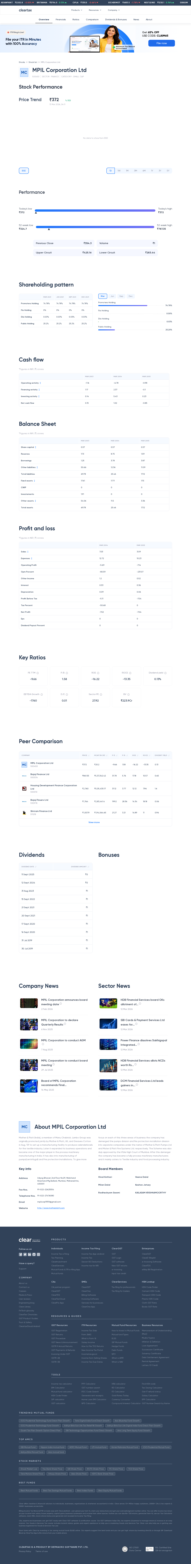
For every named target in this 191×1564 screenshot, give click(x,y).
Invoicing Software (90, 1299)
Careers (22, 1291)
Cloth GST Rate (149, 1303)
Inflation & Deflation (151, 1342)
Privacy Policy (25, 1551)
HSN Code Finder (150, 1287)
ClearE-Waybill (148, 1258)
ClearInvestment (59, 1262)
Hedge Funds (118, 1346)
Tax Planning (57, 1258)
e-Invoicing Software (151, 1262)
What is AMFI (118, 1358)
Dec (131, 296)
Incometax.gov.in (89, 1354)
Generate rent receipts (92, 1395)
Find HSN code (148, 1384)
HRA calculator (118, 1384)
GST (114, 1254)
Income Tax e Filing (60, 1254)
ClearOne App (88, 1307)
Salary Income (88, 1342)
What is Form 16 (89, 1338)
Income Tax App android (93, 1254)
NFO (114, 1354)
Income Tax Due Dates (92, 1362)
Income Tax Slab (89, 1330)
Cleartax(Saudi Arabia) (29, 1326)
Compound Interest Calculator (126, 1403)
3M (135, 170)
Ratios (76, 19)
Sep (121, 296)
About (149, 19)
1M (127, 170)
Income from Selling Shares (94, 1358)
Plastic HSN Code (150, 1299)
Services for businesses (92, 1303)
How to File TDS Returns (93, 1346)
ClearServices (57, 1265)
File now (162, 43)
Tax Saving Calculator (152, 1388)
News (136, 19)
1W (119, 170)
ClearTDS (146, 1265)
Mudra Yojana (148, 1338)
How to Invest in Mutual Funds (126, 1330)
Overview (44, 19)
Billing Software (89, 1295)
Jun (112, 296)
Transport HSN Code (151, 1295)
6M (144, 170)
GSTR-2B (55, 1358)
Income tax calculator (61, 1384)
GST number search (91, 1388)
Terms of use (42, 1551)
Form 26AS (86, 1334)
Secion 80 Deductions (92, 1262)
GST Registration (59, 1330)
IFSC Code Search (90, 1392)
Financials (61, 19)
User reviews (24, 1299)
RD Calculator (118, 1388)
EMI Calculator (58, 1388)
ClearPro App (57, 1303)
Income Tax (87, 1258)
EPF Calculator (148, 1399)
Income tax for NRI (90, 1265)
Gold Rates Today (120, 1395)
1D (110, 170)
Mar (103, 296)
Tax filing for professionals (123, 1287)
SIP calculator (57, 1399)
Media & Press (25, 1295)
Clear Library (24, 1307)
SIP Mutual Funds (120, 1342)
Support (22, 1269)
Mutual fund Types (120, 1334)
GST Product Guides (28, 1318)
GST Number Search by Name (156, 1403)
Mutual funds (57, 1273)
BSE (24, 170)
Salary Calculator (150, 1395)
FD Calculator (118, 1392)
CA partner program (60, 1287)
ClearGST (146, 1254)
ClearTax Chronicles (28, 1314)
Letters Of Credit (150, 1365)
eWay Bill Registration (152, 1269)
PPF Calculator (88, 1384)
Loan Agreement (150, 1346)
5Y (168, 170)
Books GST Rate (149, 1307)
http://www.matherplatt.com (51, 1208)
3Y (160, 170)
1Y (152, 170)
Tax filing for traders (121, 1291)
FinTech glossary (26, 1310)
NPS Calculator (89, 1403)
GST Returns (57, 1334)
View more (94, 822)
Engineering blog (26, 1303)
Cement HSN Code (151, 1291)
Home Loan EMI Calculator (94, 1399)
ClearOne (86, 1291)
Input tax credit (119, 1273)
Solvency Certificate (151, 1353)
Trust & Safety (25, 1322)
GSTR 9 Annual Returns (62, 1346)
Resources (94, 10)
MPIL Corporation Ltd (50, 62)
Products (75, 10)
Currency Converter (121, 1399)
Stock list (33, 62)
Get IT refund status (151, 1392)
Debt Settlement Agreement (155, 1357)
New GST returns (119, 1265)
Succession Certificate (152, 1349)
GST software (118, 1262)
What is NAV (117, 1362)
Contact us (24, 1287)
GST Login (116, 1258)
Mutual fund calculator (61, 1392)
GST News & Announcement (64, 1342)
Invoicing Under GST (60, 1354)
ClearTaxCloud (58, 1299)
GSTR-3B (55, 1362)
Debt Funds (117, 1350)
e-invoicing (117, 1269)
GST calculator (58, 1403)
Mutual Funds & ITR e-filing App (65, 1269)
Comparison (92, 19)
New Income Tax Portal (92, 1350)
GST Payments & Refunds (63, 1350)
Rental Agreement (150, 1361)
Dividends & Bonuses (116, 19)
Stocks (22, 62)
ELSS (114, 1338)
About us (23, 1283)
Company (112, 10)
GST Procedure (58, 1338)
